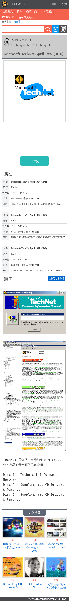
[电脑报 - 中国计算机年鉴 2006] (13, 536)
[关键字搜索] (48, 29)
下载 (34, 160)
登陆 (64, 4)
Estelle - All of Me (34, 586)
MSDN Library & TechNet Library (25, 45)
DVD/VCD (8, 17)
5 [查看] (17, 21)
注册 (54, 4)
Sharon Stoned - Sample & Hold (56, 545)
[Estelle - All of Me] (34, 576)
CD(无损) (46, 11)
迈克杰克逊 (25, 17)
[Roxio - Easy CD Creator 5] (13, 576)
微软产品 (31, 11)
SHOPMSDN (18, 4)
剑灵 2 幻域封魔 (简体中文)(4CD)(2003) (34, 547)
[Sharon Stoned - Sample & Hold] (56, 536)
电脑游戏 (7, 11)
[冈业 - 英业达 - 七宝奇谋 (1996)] (56, 576)
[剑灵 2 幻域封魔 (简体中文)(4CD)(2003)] (34, 536)
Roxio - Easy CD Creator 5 (12, 586)
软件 (19, 11)
